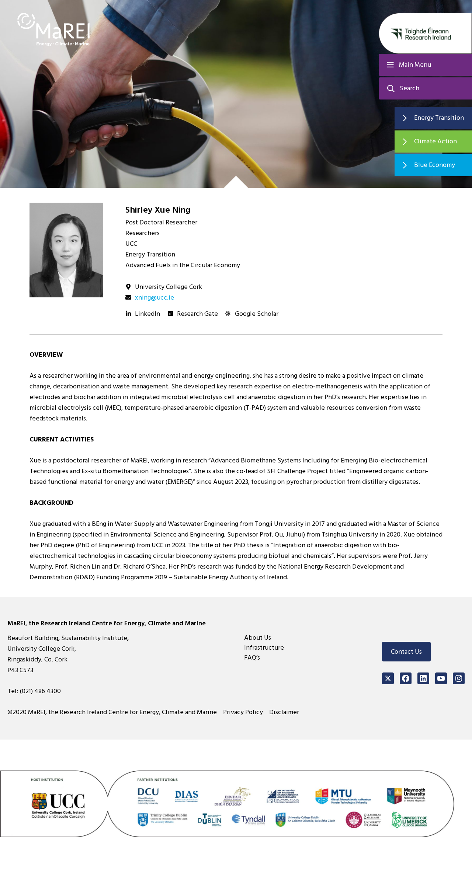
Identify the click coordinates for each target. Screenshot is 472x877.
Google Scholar (256, 313)
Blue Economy (434, 165)
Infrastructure (264, 647)
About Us (257, 637)
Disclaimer (284, 712)
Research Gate (197, 313)
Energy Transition (439, 117)
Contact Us (406, 651)
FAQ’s (252, 657)
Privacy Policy (243, 712)
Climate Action (435, 141)
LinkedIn (147, 313)
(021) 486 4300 (40, 691)
